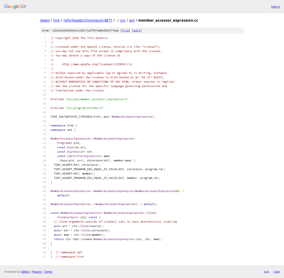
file (125, 30)
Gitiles (25, 272)
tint (56, 20)
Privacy (36, 272)
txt (266, 271)
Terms (48, 272)
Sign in (275, 7)
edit (137, 30)
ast (132, 20)
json (276, 271)
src (123, 20)
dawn (45, 20)
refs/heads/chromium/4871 (87, 20)
